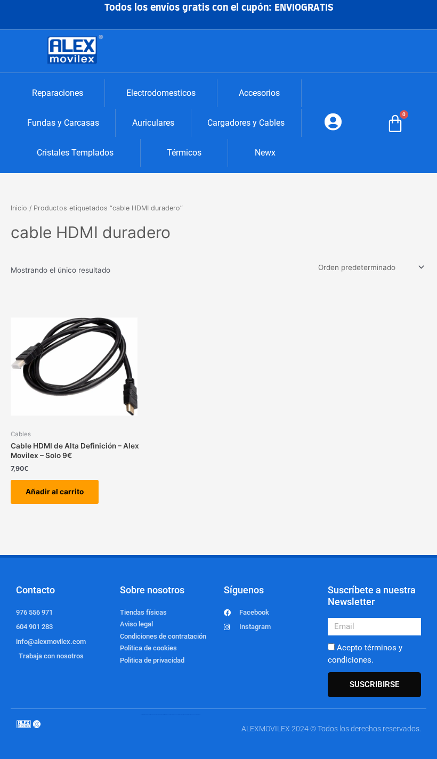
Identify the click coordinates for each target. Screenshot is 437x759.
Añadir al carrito (55, 491)
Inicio (19, 208)
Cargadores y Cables (246, 123)
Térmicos (184, 153)
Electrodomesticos (161, 93)
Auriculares (153, 123)
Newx (265, 153)
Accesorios (259, 93)
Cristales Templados (75, 153)
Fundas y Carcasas (63, 123)
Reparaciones (57, 93)
